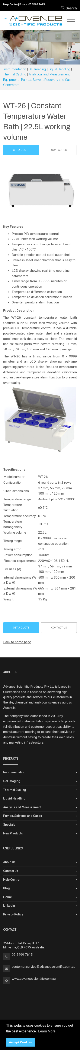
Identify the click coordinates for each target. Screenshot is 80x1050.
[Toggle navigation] (71, 19)
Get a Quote (21, 150)
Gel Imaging (37, 69)
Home (7, 897)
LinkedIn (9, 905)
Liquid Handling (59, 69)
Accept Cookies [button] (20, 1042)
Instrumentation (14, 69)
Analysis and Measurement (22, 807)
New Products (13, 833)
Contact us (59, 150)
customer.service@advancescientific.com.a (43, 967)
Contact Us (10, 871)
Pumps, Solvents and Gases (22, 816)
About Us (9, 862)
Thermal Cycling (14, 74)
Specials (9, 824)
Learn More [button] (46, 1031)
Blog (6, 888)
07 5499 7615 (36, 4)
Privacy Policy (13, 914)
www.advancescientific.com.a (33, 979)
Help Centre (10, 4)
